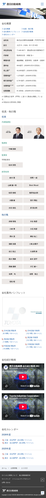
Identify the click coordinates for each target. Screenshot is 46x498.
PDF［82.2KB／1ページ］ (24, 443)
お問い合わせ (6, 482)
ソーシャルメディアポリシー (21, 479)
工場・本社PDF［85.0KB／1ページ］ (19, 454)
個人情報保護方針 (24, 475)
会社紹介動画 (28, 31)
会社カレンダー (9, 34)
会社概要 (7, 29)
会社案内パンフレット (12, 31)
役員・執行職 (28, 29)
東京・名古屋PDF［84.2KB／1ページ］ (19, 458)
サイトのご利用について (9, 475)
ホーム (4, 468)
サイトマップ (6, 479)
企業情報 (14, 468)
